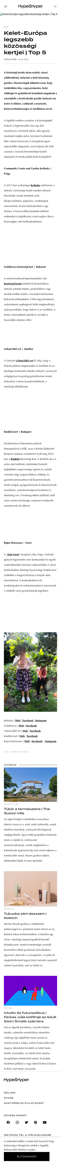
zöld (25, 752)
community (16, 752)
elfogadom (27, 1156)
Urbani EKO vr (24, 361)
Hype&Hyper (10, 60)
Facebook (27, 720)
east (6, 27)
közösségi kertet (13, 284)
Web (17, 720)
